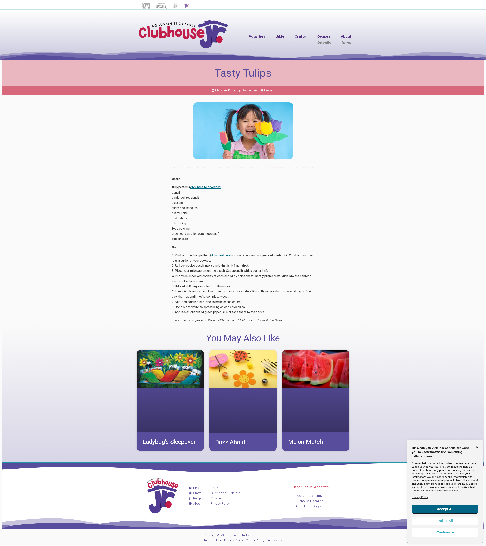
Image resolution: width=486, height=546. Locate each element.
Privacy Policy (233, 540)
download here (221, 255)
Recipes (252, 90)
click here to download (205, 187)
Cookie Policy (254, 540)
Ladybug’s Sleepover (169, 441)
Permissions (274, 540)
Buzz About (230, 442)
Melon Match (305, 441)
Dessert (269, 90)
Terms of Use (212, 540)
